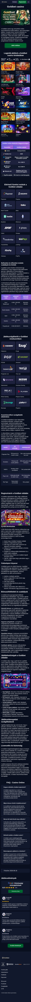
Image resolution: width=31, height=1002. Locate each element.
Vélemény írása (16, 891)
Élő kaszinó (11, 59)
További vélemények (15, 945)
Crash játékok (17, 59)
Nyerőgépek (25, 59)
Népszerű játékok (3, 59)
